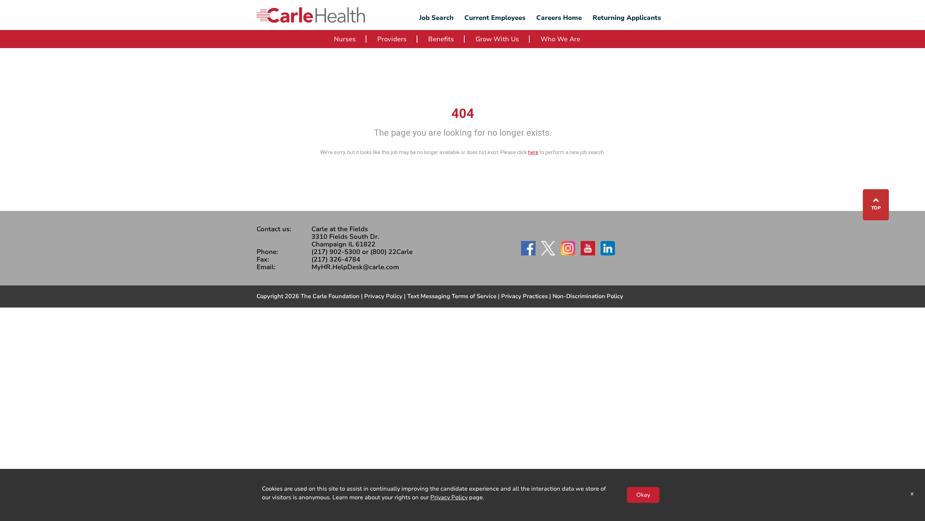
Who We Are (560, 39)
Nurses (345, 39)
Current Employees (494, 17)
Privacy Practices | (526, 296)
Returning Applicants (627, 17)
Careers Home (559, 17)
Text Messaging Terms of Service (451, 296)
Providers (391, 39)
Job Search (436, 17)
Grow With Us (497, 39)
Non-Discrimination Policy (587, 296)
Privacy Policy (383, 296)
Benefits (441, 39)
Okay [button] (643, 495)
